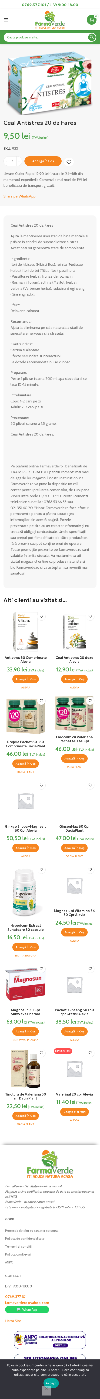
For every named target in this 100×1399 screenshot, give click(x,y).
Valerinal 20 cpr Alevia (74, 1094)
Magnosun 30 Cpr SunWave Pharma (25, 1012)
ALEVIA (25, 687)
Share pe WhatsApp (19, 196)
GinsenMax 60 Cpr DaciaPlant (74, 828)
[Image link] (50, 1164)
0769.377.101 (16, 1296)
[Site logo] (49, 19)
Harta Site (13, 1321)
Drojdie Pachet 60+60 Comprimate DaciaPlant (25, 744)
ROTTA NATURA (25, 955)
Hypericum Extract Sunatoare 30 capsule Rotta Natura (25, 929)
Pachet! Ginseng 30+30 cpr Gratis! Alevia (74, 1012)
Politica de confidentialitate (24, 1238)
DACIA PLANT (25, 772)
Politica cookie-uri (18, 1254)
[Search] (92, 37)
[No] (46, 1391)
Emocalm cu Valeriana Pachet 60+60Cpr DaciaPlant (74, 741)
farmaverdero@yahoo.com (27, 1302)
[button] (25, 679)
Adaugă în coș (43, 161)
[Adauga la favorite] (69, 162)
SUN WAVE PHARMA (25, 1040)
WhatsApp (29, 1309)
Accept (51, 1383)
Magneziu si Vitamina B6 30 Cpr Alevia (74, 913)
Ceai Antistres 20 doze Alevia (74, 660)
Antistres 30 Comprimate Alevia (26, 660)
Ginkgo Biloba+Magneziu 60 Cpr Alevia (26, 828)
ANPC (9, 1262)
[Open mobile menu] (5, 19)
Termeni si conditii (18, 1246)
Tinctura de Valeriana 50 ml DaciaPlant (25, 1096)
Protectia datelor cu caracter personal (31, 1231)
